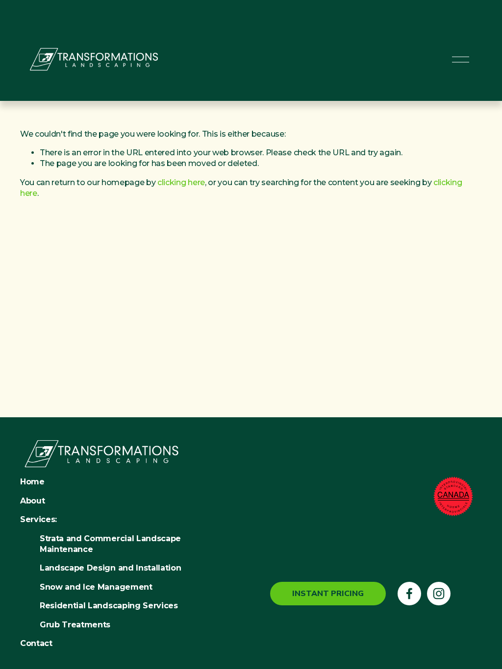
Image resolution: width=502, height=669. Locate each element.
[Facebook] (409, 593)
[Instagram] (439, 593)
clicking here (181, 182)
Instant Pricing (328, 593)
